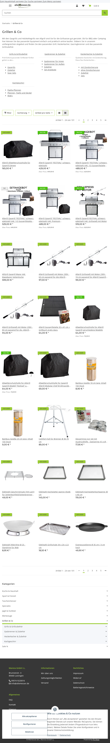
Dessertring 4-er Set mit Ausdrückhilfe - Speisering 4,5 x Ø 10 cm (91, 440)
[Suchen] (105, 13)
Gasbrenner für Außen (54, 64)
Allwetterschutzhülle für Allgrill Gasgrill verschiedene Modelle (90, 328)
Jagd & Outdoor (9, 611)
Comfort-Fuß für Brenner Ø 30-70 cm (54, 440)
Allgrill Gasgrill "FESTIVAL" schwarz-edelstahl (55, 164)
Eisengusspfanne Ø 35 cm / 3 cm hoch (90, 546)
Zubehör (11, 70)
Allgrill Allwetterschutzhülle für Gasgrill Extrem (16, 164)
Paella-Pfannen (14, 90)
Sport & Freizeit (9, 596)
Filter (8, 113)
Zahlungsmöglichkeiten (51, 678)
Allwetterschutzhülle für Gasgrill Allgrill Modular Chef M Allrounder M (54, 384)
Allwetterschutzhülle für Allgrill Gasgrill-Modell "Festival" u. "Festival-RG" (16, 384)
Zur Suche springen (33, 1)
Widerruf (77, 678)
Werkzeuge (7, 616)
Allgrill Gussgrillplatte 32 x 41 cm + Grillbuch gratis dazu (54, 328)
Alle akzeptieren (29, 716)
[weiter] (105, 120)
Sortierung (22, 113)
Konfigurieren (29, 724)
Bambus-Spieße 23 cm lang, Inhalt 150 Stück (17, 440)
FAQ (10, 700)
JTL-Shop (96, 739)
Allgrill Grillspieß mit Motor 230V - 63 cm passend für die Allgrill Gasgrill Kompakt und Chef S (54, 275)
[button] (77, 5)
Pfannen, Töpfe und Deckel (20, 93)
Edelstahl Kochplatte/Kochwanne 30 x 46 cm (92, 493)
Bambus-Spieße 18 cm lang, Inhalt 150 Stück (91, 384)
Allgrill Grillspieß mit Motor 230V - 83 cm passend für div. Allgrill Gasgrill (17, 328)
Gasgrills (11, 67)
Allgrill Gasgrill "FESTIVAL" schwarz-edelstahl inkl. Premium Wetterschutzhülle (55, 220)
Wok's (10, 95)
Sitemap (12, 709)
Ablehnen (29, 732)
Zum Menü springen (52, 1)
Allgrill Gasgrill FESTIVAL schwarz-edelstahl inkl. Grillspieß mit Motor (91, 219)
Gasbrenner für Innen (54, 61)
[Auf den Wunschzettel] (30, 133)
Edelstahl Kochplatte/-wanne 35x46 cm (54, 493)
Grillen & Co (7, 621)
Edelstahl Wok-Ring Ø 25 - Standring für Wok (13, 546)
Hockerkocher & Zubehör (91, 54)
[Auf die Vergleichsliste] (23, 133)
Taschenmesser (9, 601)
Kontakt (12, 704)
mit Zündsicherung (89, 67)
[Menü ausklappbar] (10, 4)
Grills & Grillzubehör (18, 54)
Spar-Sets (12, 73)
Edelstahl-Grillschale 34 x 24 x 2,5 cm (54, 546)
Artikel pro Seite (42, 113)
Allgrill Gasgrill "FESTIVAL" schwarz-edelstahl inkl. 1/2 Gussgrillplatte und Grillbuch (91, 164)
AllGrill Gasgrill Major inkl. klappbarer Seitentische (14, 275)
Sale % (5, 646)
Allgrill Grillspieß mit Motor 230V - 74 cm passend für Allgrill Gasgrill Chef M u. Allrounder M (91, 275)
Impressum (52, 735)
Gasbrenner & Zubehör (55, 54)
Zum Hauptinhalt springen (12, 1)
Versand (44, 683)
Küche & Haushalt (10, 591)
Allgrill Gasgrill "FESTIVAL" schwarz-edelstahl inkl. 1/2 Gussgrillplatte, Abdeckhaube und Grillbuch (18, 220)
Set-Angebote (50, 69)
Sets (83, 75)
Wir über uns (47, 673)
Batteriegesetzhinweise (83, 687)
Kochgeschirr (18, 83)
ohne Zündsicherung (90, 70)
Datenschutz (65, 735)
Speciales (6, 606)
